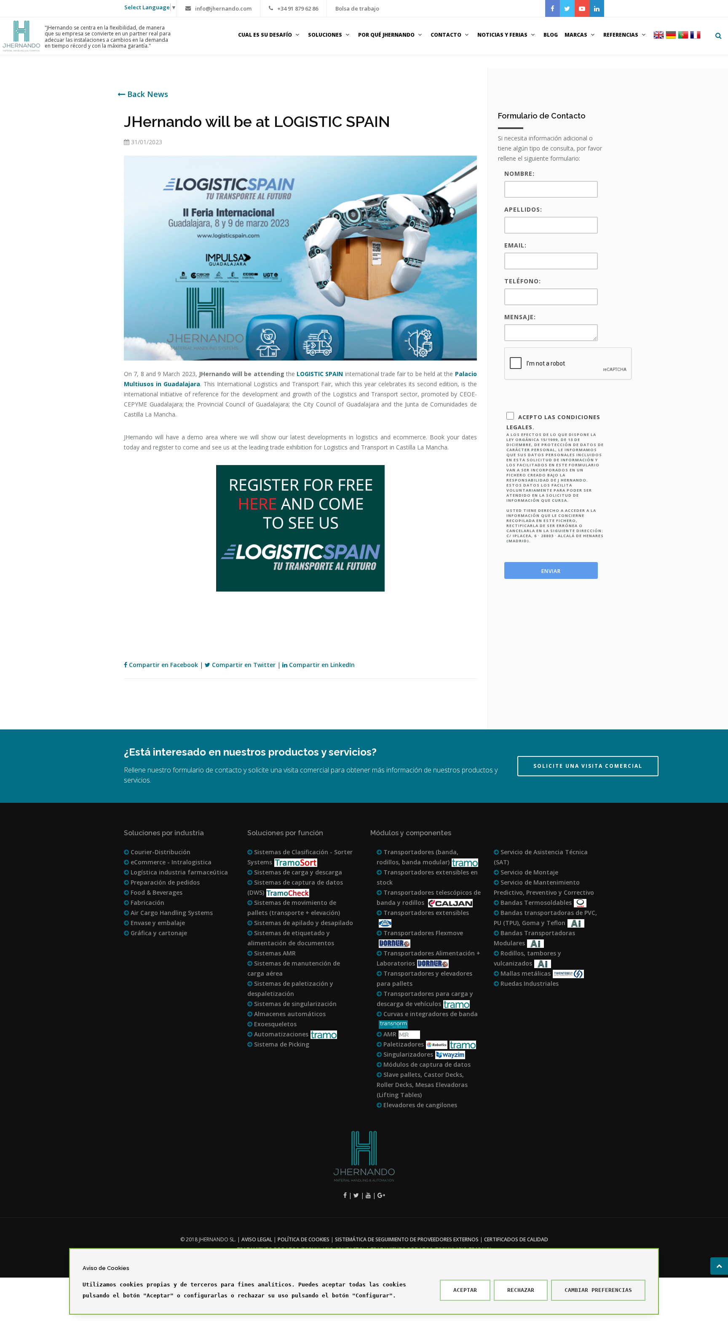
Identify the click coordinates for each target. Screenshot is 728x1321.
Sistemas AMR (274, 953)
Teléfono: (522, 281)
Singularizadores (407, 1054)
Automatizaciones (280, 1034)
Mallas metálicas (525, 973)
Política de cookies (303, 1239)
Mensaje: (520, 317)
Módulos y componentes (410, 833)
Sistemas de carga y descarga (297, 872)
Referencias (620, 34)
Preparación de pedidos (164, 882)
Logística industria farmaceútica (178, 872)
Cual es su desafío (265, 34)
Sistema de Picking (280, 1044)
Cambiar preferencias (598, 1290)
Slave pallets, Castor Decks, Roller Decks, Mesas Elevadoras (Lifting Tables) (422, 1085)
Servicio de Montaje (528, 872)
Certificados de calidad (516, 1239)
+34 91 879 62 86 (297, 8)
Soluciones (325, 34)
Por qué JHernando (386, 34)
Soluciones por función (285, 833)
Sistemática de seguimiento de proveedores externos (407, 1239)
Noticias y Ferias (502, 34)
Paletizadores (403, 1044)
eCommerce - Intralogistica (170, 862)
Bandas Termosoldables (535, 903)
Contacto (446, 34)
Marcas (576, 34)
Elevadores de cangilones (419, 1105)
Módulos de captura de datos (426, 1064)
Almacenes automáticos (289, 1014)
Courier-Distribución (159, 852)
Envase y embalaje (157, 923)
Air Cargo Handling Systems (171, 913)
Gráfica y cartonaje (158, 933)
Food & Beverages (155, 892)
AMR (389, 1034)
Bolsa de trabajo (357, 8)
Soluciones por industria (164, 833)
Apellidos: (523, 209)
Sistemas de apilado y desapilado (302, 923)
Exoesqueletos (274, 1024)
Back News (146, 94)
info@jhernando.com (223, 8)
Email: (515, 245)
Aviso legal (256, 1239)
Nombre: (519, 173)
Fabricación (146, 903)
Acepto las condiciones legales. (555, 478)
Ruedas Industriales (529, 983)
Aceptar (465, 1290)
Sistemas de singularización (294, 1004)
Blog (550, 34)
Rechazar (520, 1290)
